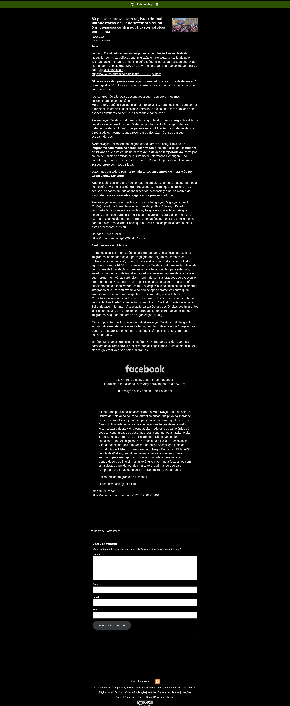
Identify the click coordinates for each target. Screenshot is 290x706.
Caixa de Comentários (107, 531)
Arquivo (176, 692)
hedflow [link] (97, 53)
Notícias (152, 692)
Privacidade (160, 697)
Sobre (119, 697)
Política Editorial (144, 697)
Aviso (171, 697)
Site (95, 609)
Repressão (105, 40)
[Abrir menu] (157, 5)
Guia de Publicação (135, 692)
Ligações (186, 692)
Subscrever (164, 692)
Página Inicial (106, 692)
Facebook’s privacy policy (154, 384)
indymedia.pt (145, 681)
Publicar (119, 692)
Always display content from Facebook (147, 391)
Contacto (129, 697)
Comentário (100, 554)
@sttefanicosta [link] (113, 70)
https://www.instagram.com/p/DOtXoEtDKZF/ (121, 74)
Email (96, 597)
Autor (95, 46)
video (156, 74)
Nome (96, 584)
